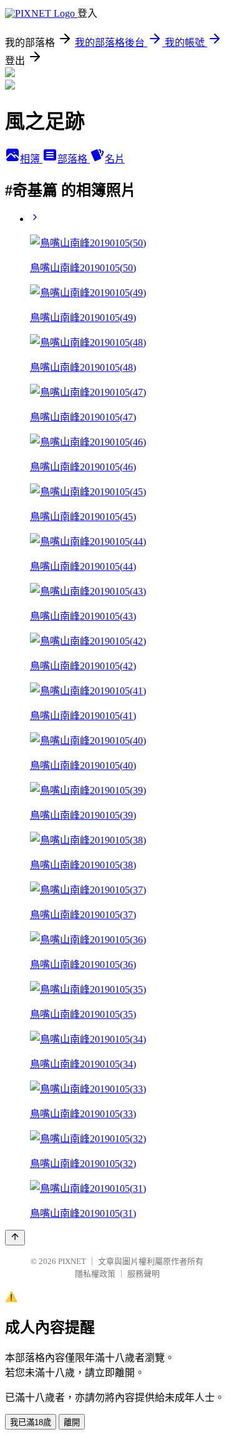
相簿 (31, 159)
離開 (72, 1422)
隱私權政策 (95, 1273)
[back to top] (15, 1237)
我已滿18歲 (30, 1422)
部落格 (73, 159)
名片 (115, 159)
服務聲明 (143, 1273)
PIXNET (72, 1261)
